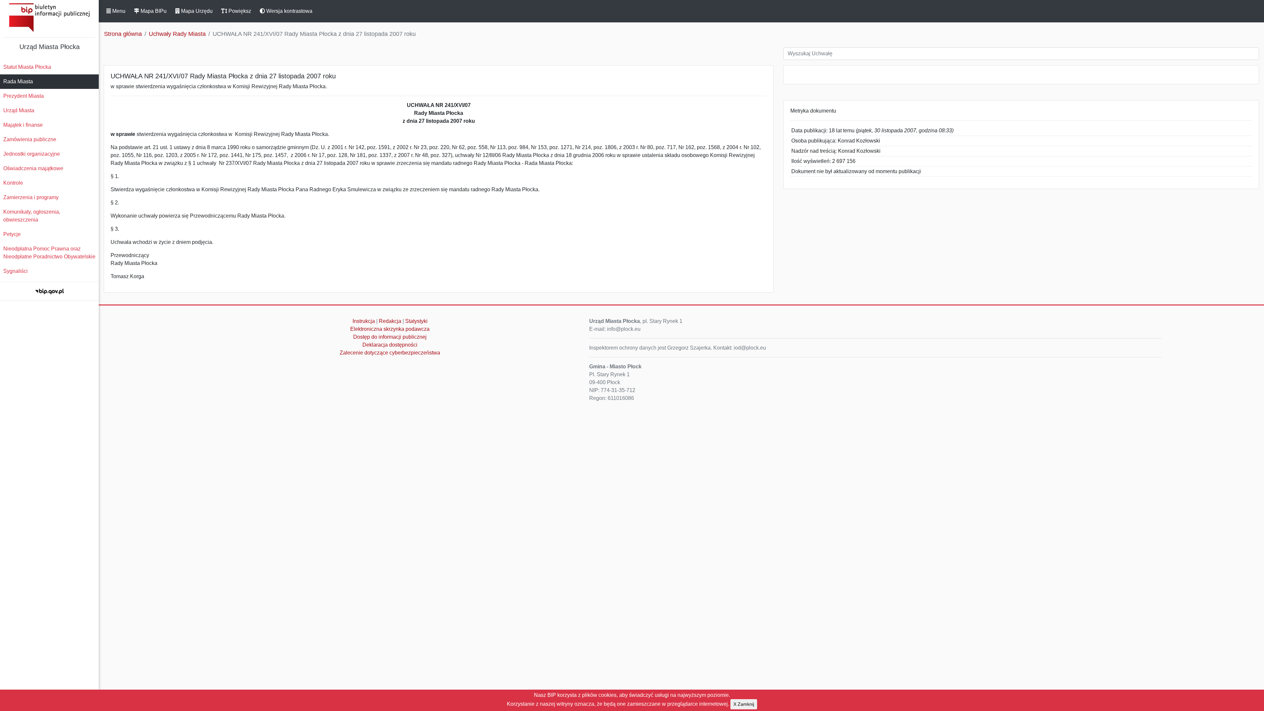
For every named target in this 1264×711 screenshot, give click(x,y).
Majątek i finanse (23, 125)
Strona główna (123, 34)
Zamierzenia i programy (31, 197)
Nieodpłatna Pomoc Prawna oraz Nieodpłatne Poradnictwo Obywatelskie (49, 252)
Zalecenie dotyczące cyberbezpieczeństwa (390, 353)
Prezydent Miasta (23, 96)
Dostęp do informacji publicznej (390, 337)
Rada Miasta (18, 81)
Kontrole (13, 183)
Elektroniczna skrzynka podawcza (390, 329)
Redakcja (390, 321)
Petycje (12, 234)
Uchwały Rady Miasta (177, 34)
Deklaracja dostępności (389, 345)
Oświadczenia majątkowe (33, 168)
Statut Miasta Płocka (27, 67)
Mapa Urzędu (196, 11)
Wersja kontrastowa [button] (288, 11)
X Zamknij (743, 704)
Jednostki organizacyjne (31, 154)
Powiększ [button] (239, 11)
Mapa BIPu (153, 11)
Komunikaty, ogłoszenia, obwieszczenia (31, 216)
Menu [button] (118, 11)
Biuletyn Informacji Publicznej (49, 17)
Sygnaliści (15, 271)
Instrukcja (364, 321)
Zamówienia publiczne (29, 139)
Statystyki (416, 321)
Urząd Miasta (18, 110)
